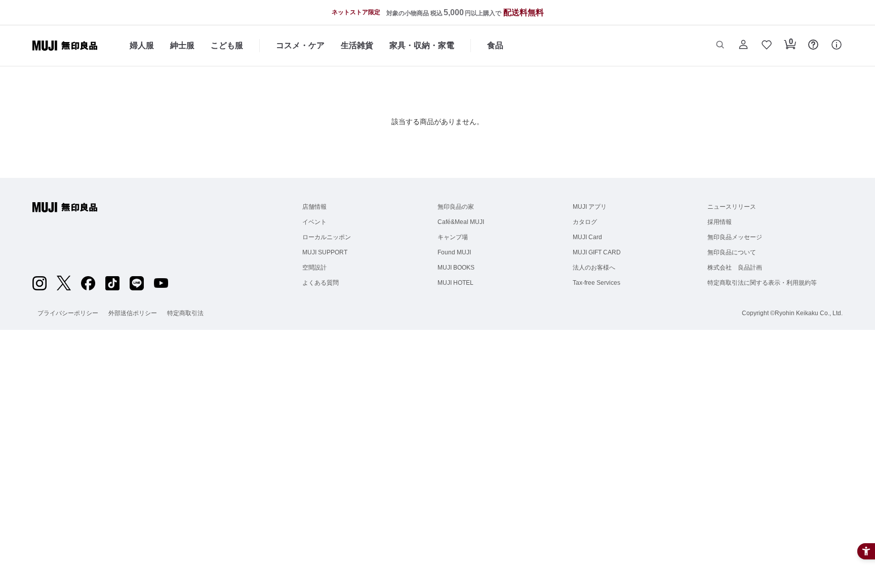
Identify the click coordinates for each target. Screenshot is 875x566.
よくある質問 (320, 282)
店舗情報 (314, 206)
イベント (314, 221)
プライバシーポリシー (67, 313)
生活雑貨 (357, 45)
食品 (495, 45)
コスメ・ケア (300, 45)
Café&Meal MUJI (460, 221)
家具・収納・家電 (421, 45)
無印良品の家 (455, 206)
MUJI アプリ (590, 206)
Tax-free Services (596, 282)
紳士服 (182, 45)
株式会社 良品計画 (734, 267)
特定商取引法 (185, 313)
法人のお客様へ (594, 267)
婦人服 (142, 45)
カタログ (585, 221)
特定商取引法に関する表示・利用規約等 (762, 282)
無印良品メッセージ (734, 237)
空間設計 (314, 267)
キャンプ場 (452, 237)
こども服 (227, 45)
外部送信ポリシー (132, 313)
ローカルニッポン (326, 237)
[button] (720, 45)
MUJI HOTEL (455, 282)
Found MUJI (454, 252)
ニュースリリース (731, 206)
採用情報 (719, 221)
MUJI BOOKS (455, 267)
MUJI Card (587, 237)
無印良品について (731, 252)
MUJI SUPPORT (324, 252)
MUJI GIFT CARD (597, 252)
